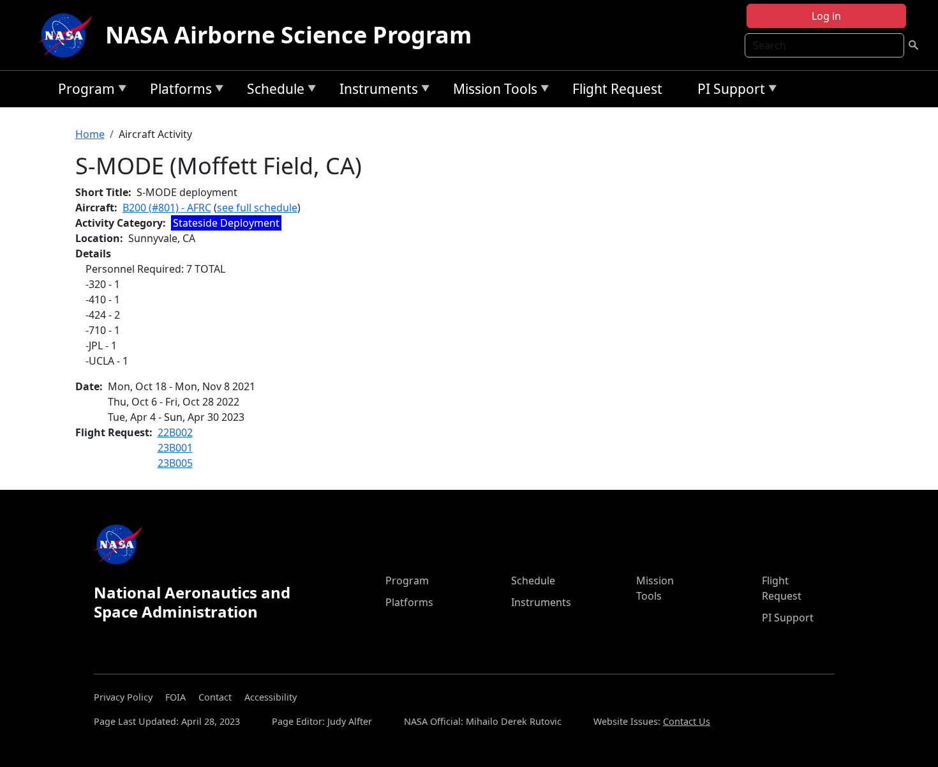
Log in (826, 16)
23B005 (175, 463)
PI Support (728, 91)
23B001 (175, 448)
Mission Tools (492, 91)
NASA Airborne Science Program (288, 34)
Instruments (375, 91)
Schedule (272, 91)
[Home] (68, 35)
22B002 (175, 432)
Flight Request (617, 89)
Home (90, 134)
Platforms (178, 91)
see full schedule (257, 208)
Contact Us (686, 721)
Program (83, 91)
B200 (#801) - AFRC (167, 208)
